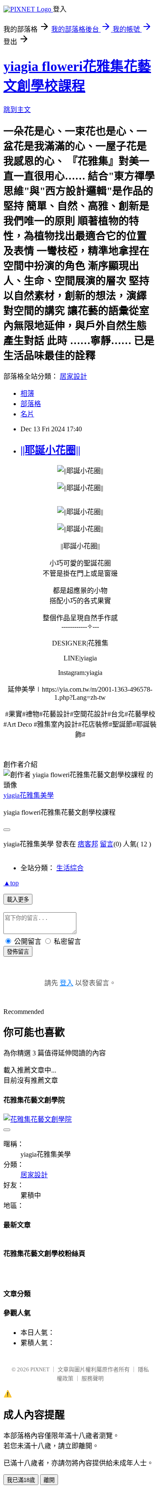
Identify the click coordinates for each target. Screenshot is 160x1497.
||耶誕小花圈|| (50, 450)
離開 (49, 1480)
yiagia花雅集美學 (28, 795)
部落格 (30, 403)
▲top (11, 883)
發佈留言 (18, 952)
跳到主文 (17, 109)
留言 (106, 844)
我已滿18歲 (21, 1480)
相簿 (27, 393)
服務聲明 (92, 1378)
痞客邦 (88, 844)
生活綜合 (70, 868)
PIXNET (39, 1369)
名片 (27, 414)
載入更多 (18, 899)
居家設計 (73, 376)
